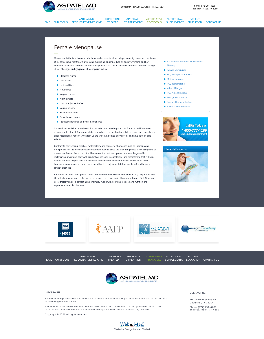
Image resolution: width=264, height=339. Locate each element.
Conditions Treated (112, 20)
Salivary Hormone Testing (179, 102)
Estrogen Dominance (177, 97)
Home (46, 22)
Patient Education (195, 20)
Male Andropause (175, 79)
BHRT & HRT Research (178, 106)
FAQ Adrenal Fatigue (177, 93)
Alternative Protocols (154, 20)
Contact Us (213, 22)
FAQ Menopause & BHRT (179, 74)
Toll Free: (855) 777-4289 (204, 309)
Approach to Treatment (133, 20)
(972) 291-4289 (208, 6)
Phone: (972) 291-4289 (203, 307)
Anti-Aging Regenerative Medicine (87, 20)
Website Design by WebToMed (132, 329)
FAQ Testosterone (176, 83)
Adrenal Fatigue (175, 88)
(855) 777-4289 (210, 8)
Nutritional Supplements (175, 20)
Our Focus (60, 22)
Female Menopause (176, 70)
